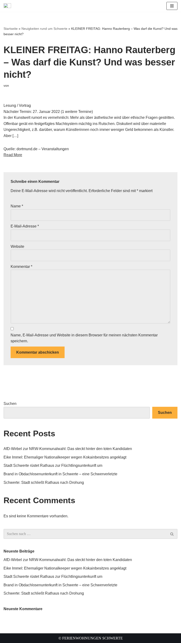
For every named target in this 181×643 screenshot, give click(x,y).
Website (17, 246)
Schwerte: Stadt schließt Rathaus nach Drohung (44, 482)
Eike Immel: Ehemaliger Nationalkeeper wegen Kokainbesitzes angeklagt (65, 457)
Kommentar (21, 267)
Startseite (11, 28)
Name (17, 206)
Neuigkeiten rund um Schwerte (44, 28)
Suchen (10, 404)
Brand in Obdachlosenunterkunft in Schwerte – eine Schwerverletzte (60, 474)
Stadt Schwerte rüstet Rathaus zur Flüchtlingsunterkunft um (53, 465)
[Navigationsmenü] (171, 6)
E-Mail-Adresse (25, 226)
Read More (13, 155)
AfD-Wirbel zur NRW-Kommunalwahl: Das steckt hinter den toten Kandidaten (68, 449)
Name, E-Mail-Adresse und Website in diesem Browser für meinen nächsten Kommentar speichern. (84, 338)
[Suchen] (172, 534)
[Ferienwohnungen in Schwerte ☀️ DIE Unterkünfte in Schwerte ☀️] (8, 6)
